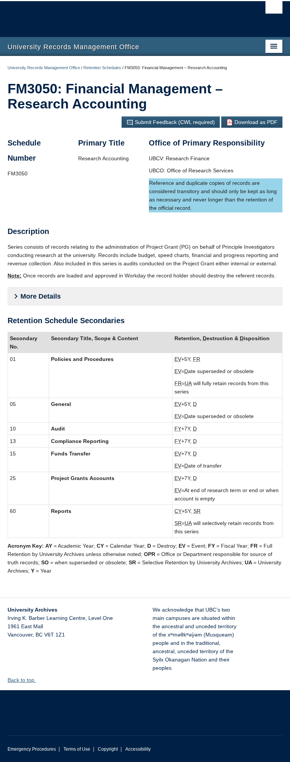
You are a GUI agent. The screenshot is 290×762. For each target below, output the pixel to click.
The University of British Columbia (124, 15)
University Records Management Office (44, 67)
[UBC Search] (273, 9)
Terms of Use (76, 749)
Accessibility (138, 749)
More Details (40, 296)
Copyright (108, 749)
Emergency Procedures (32, 749)
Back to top (22, 680)
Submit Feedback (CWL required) (174, 122)
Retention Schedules (102, 67)
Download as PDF (255, 122)
